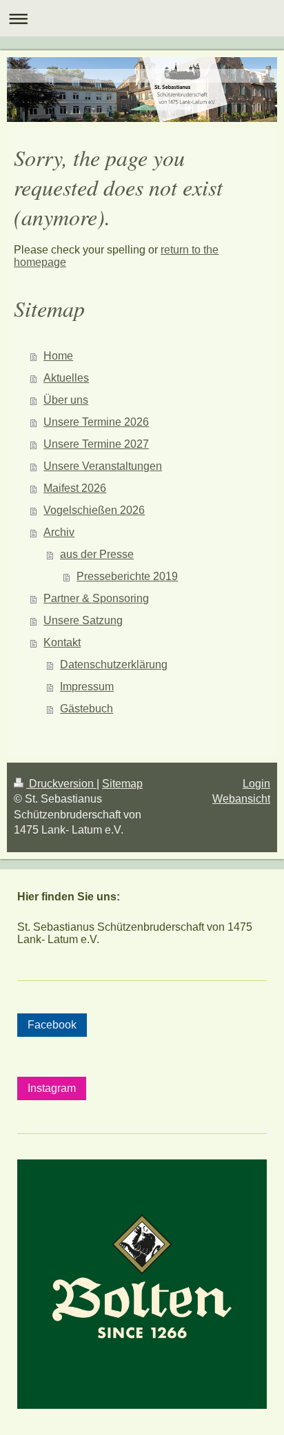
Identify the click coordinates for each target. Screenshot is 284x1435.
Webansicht (241, 799)
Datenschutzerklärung (114, 664)
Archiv (58, 532)
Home (58, 356)
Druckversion (61, 783)
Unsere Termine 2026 (96, 422)
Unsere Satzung (83, 620)
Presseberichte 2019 (127, 576)
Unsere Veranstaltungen (102, 466)
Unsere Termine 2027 (96, 444)
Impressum (87, 686)
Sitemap (122, 783)
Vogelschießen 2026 (94, 510)
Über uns (65, 400)
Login (256, 783)
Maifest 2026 (74, 488)
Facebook (52, 1025)
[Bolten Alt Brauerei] (142, 1286)
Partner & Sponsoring (96, 598)
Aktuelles (66, 378)
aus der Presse (97, 554)
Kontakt (62, 642)
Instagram (52, 1088)
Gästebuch (86, 708)
